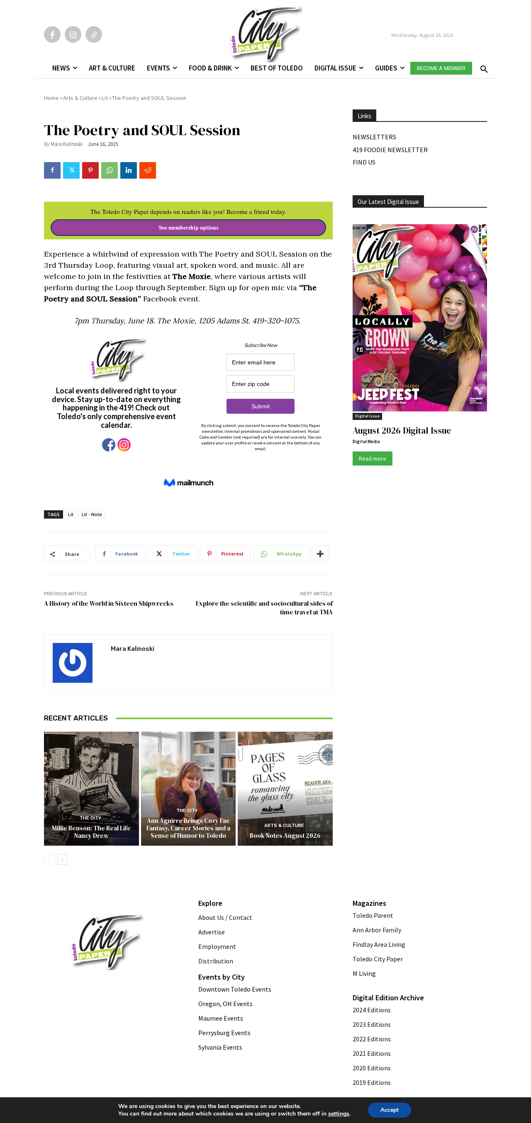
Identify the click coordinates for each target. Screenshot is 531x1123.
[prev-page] (49, 859)
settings (338, 1114)
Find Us (364, 162)
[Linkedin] (128, 170)
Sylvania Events (220, 1047)
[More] (320, 554)
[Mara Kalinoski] (77, 663)
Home (51, 98)
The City (90, 818)
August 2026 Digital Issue (402, 430)
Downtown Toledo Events (234, 989)
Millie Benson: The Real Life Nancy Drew (91, 832)
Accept (389, 1110)
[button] (482, 67)
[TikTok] (93, 34)
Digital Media (366, 441)
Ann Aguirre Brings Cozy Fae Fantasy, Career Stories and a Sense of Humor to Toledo (188, 828)
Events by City (221, 977)
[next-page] (62, 859)
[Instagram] (73, 34)
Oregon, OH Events (225, 1003)
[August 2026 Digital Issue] (420, 319)
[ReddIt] (147, 170)
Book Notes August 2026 (285, 835)
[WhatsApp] (109, 170)
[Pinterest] (90, 170)
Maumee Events (220, 1018)
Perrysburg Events (224, 1032)
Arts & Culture (80, 98)
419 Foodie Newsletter (390, 150)
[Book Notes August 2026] (285, 788)
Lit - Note (92, 514)
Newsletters (374, 137)
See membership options (188, 227)
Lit (105, 98)
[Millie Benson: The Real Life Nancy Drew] (91, 788)
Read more (372, 458)
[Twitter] (71, 170)
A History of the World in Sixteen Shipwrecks (108, 603)
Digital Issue (367, 416)
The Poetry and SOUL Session (149, 98)
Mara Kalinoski (67, 144)
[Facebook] (52, 34)
